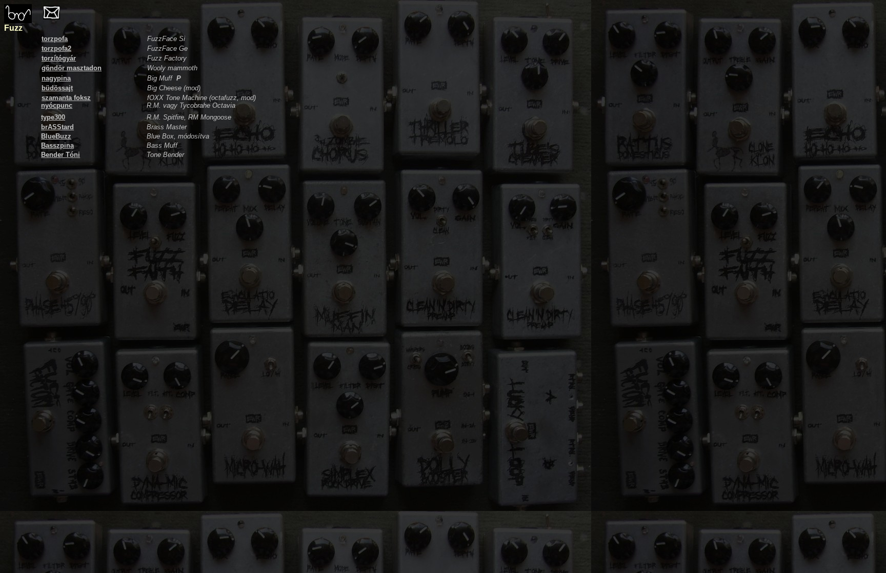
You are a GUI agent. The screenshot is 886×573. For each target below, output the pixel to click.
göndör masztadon (72, 68)
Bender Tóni (60, 155)
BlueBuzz (56, 136)
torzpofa (55, 39)
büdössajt (57, 88)
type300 (53, 117)
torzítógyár (59, 58)
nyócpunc (56, 105)
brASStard (57, 127)
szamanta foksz (66, 98)
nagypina (56, 78)
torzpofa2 (56, 48)
